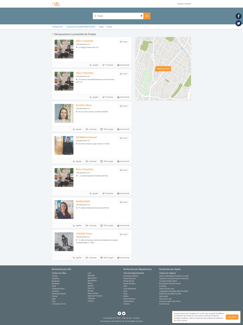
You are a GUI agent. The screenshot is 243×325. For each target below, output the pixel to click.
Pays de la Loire (165, 299)
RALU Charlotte (84, 40)
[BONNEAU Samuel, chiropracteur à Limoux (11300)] (64, 145)
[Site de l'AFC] (56, 4)
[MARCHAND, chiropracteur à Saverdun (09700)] (64, 209)
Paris (125, 294)
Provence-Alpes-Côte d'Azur (170, 301)
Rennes (91, 291)
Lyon (90, 273)
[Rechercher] (146, 16)
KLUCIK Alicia (84, 105)
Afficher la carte (163, 69)
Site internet (124, 65)
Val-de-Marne (128, 301)
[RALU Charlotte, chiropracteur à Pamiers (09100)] (64, 177)
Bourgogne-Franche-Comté (170, 284)
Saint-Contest (93, 293)
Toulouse (91, 298)
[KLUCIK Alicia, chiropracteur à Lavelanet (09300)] (64, 113)
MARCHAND (83, 201)
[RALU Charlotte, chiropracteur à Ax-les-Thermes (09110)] (64, 81)
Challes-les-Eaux (58, 289)
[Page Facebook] (238, 16)
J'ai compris (232, 317)
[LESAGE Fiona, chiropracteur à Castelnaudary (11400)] (64, 241)
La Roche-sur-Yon (59, 304)
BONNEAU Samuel (86, 137)
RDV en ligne (108, 129)
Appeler (95, 65)
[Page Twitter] (238, 23)
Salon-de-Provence (95, 296)
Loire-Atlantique (129, 289)
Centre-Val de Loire (166, 289)
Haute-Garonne (129, 278)
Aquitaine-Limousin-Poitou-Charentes (174, 278)
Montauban (92, 278)
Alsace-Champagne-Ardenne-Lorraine (174, 276)
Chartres (55, 291)
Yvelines (126, 304)
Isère (125, 286)
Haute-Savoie (128, 281)
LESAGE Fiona (84, 233)
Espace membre (184, 4)
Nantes (90, 286)
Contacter (109, 65)
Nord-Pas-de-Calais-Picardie (170, 294)
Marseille (91, 276)
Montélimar (92, 281)
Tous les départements (133, 273)
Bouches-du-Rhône (130, 276)
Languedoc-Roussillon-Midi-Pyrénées (173, 291)
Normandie (163, 296)
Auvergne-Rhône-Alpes (168, 281)
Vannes (91, 301)
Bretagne (162, 286)
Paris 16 (91, 288)
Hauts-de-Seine (129, 284)
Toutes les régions (167, 273)
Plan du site (126, 318)
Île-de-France (164, 304)
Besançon (56, 281)
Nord (125, 291)
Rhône (125, 296)
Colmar (55, 296)
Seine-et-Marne (129, 299)
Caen (54, 286)
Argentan (55, 278)
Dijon (54, 299)
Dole (53, 301)
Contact (136, 318)
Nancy (90, 283)
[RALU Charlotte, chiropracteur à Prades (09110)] (64, 49)
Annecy (55, 276)
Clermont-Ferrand (59, 294)
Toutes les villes (59, 273)
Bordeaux (55, 284)
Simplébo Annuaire (135, 321)
